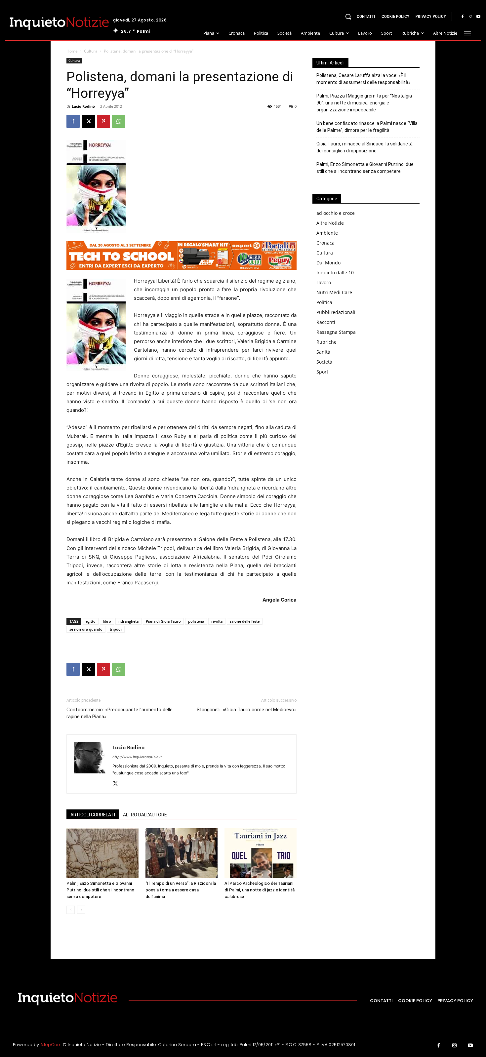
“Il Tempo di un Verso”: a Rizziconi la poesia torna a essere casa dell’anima (180, 890)
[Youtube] (478, 17)
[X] (88, 121)
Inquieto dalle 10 (335, 272)
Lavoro (323, 282)
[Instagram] (470, 17)
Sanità (323, 352)
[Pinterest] (103, 121)
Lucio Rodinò (83, 106)
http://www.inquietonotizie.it (137, 757)
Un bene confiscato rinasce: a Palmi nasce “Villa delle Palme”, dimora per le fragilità (367, 127)
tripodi (116, 629)
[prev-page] (70, 910)
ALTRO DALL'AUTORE (145, 814)
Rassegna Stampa (336, 332)
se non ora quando (85, 629)
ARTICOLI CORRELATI (92, 814)
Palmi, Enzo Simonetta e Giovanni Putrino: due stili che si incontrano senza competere (100, 890)
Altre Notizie (330, 223)
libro (107, 621)
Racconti (325, 322)
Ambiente (327, 233)
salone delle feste (245, 621)
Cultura (91, 51)
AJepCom (50, 1044)
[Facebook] (462, 17)
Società (324, 362)
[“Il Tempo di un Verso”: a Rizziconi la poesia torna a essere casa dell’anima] (181, 853)
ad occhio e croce (335, 213)
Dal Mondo (328, 262)
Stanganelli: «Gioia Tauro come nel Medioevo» (247, 710)
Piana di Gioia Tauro (163, 621)
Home (72, 51)
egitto (91, 621)
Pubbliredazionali (335, 312)
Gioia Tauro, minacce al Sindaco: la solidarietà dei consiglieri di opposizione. (364, 147)
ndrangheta (128, 621)
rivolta (217, 621)
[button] (348, 16)
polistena (196, 621)
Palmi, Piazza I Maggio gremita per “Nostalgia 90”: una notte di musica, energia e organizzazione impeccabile (364, 102)
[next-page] (81, 910)
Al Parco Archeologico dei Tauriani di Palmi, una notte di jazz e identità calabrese (259, 890)
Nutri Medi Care (334, 292)
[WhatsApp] (118, 121)
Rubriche (326, 342)
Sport (322, 372)
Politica (324, 302)
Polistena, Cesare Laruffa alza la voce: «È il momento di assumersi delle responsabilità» (363, 79)
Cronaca (325, 243)
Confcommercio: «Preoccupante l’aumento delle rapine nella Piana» (119, 713)
